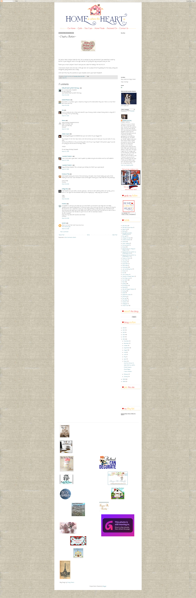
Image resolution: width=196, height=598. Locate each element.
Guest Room (125, 264)
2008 (124, 381)
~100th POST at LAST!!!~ (129, 365)
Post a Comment (64, 232)
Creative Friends (126, 240)
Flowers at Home (126, 258)
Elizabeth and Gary (127, 120)
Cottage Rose (65, 189)
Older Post (114, 235)
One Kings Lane (126, 278)
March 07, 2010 (65, 116)
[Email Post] (88, 76)
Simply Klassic (70, 582)
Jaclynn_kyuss (65, 134)
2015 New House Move (127, 227)
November (126, 343)
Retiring (124, 287)
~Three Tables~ (127, 369)
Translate (132, 111)
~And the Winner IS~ (129, 363)
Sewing (124, 291)
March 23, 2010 (65, 229)
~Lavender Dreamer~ (67, 156)
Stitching (124, 296)
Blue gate (124, 236)
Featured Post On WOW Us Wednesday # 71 (129, 255)
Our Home (124, 280)
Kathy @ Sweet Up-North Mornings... (70, 88)
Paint (123, 282)
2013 (124, 332)
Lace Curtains (125, 274)
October (126, 346)
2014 (124, 330)
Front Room (125, 260)
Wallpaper (124, 304)
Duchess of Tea (65, 174)
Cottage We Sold (126, 238)
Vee (63, 110)
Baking (124, 231)
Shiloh (123, 293)
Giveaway (124, 262)
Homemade (125, 267)
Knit (123, 273)
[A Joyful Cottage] (117, 499)
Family (123, 247)
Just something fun (127, 269)
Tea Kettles (125, 300)
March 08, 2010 (65, 184)
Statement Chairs (126, 295)
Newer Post (61, 235)
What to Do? (125, 305)
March (125, 361)
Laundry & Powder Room (128, 276)
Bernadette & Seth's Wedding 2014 (127, 233)
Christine (64, 204)
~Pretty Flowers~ (128, 367)
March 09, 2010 (65, 218)
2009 (124, 379)
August (126, 350)
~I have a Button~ (128, 371)
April (125, 359)
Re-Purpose (125, 285)
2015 (124, 328)
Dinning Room (125, 245)
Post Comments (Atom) (70, 237)
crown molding (125, 243)
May (125, 357)
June (125, 354)
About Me (64, 78)
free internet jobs (66, 227)
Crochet (124, 241)
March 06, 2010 (65, 95)
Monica (63, 120)
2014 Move (124, 226)
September (127, 348)
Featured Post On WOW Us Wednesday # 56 (129, 252)
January (126, 376)
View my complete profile (127, 165)
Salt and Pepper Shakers (128, 289)
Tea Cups (124, 298)
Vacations (124, 302)
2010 (124, 339)
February (126, 374)
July (125, 352)
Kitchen (124, 271)
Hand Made (125, 265)
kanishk (64, 223)
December (126, 341)
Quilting (124, 284)
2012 (124, 335)
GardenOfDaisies (66, 100)
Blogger (104, 586)
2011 (124, 337)
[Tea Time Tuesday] (68, 533)
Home (88, 235)
